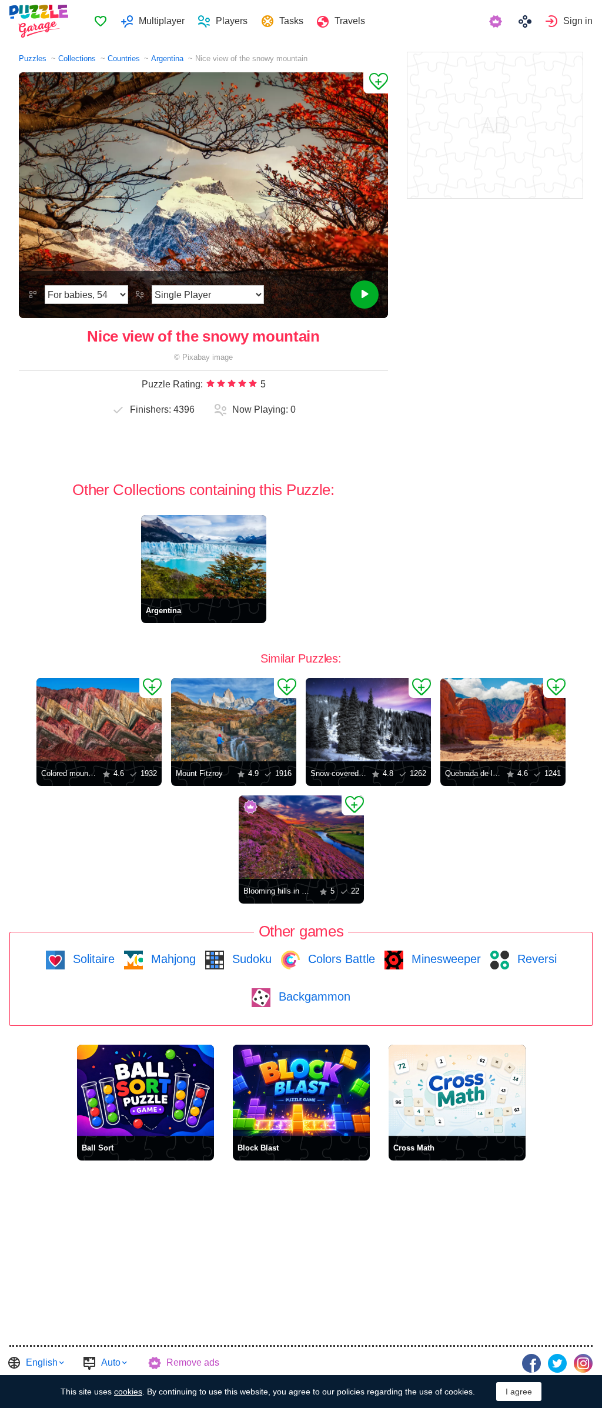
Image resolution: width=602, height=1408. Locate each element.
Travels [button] (350, 21)
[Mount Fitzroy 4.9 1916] (233, 719)
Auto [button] (111, 1362)
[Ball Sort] (145, 1090)
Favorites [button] (100, 21)
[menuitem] (100, 21)
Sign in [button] (578, 21)
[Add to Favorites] (375, 82)
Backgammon (312, 996)
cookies (128, 1391)
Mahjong (172, 958)
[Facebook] (531, 1363)
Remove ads (192, 1362)
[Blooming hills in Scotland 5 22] (301, 837)
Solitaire (92, 958)
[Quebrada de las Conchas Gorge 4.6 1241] (503, 719)
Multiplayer (162, 21)
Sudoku (250, 958)
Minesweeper (444, 958)
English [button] (42, 1362)
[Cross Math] (457, 1090)
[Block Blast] (301, 1090)
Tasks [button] (291, 21)
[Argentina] (203, 556)
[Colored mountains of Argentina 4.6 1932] (99, 719)
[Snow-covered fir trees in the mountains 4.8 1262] (368, 719)
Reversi (535, 958)
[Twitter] (557, 1363)
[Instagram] (583, 1363)
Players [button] (232, 21)
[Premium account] (497, 21)
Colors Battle (340, 958)
